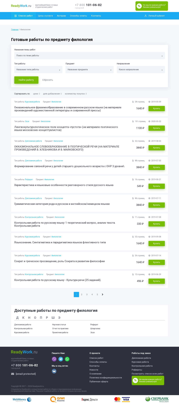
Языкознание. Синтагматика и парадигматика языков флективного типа (60, 242)
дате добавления (51, 93)
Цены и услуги (45, 16)
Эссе (27, 121)
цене (35, 93)
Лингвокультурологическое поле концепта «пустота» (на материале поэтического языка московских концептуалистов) (66, 128)
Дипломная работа (33, 141)
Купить (156, 108)
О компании (95, 373)
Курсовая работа (32, 102)
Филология (56, 102)
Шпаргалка (95, 328)
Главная (14, 29)
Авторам (61, 16)
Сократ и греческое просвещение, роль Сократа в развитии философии (59, 261)
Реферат (29, 179)
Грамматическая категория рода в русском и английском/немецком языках (62, 203)
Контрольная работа (34, 217)
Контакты (96, 16)
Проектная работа (60, 332)
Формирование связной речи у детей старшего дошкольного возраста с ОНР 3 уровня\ (69, 166)
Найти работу (26, 80)
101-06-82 (88, 5)
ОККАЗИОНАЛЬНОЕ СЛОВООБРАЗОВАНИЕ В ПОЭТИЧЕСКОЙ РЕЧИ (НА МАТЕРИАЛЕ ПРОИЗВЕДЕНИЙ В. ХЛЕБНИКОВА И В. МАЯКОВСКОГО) (66, 148)
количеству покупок (75, 93)
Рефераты (137, 370)
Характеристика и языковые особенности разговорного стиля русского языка (63, 185)
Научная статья (59, 325)
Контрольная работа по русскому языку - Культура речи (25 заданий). (57, 280)
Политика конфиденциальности (106, 377)
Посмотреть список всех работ (147, 373)
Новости (94, 370)
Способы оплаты (78, 16)
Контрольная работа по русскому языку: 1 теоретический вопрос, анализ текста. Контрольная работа (64, 224)
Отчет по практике (60, 328)
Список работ (25, 16)
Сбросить (47, 80)
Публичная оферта (99, 381)
